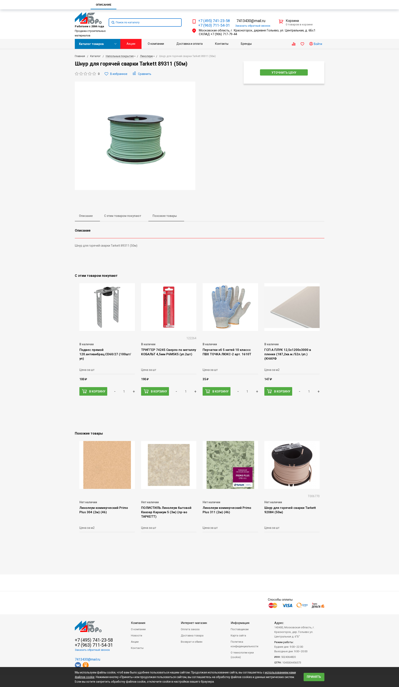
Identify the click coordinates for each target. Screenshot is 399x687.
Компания (138, 623)
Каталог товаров (91, 44)
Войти (317, 44)
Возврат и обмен (191, 641)
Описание (86, 215)
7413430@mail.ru (250, 21)
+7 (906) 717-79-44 (224, 34)
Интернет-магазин (194, 623)
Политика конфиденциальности (244, 644)
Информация (240, 623)
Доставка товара (192, 635)
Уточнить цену (284, 72)
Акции (131, 43)
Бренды (246, 43)
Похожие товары (165, 215)
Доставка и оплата (189, 43)
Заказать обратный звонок (92, 649)
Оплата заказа (190, 629)
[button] (87, 74)
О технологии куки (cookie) (242, 655)
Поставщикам (240, 629)
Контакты (221, 43)
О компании (156, 43)
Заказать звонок (252, 25)
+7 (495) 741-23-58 (214, 21)
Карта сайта (238, 635)
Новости (136, 635)
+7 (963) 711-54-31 (214, 25)
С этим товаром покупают (122, 215)
